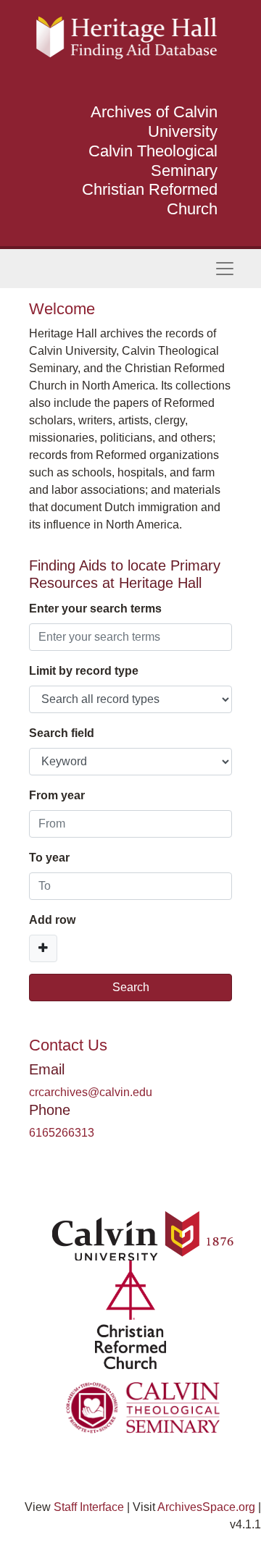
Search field (61, 733)
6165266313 (61, 1133)
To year (49, 857)
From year (57, 795)
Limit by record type (83, 671)
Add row (52, 920)
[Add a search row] (43, 948)
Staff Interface (89, 1507)
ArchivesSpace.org (206, 1507)
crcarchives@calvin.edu (90, 1092)
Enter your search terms (95, 608)
